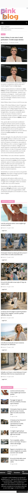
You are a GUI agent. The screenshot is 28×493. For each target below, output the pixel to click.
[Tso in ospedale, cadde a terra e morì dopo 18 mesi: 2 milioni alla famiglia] (4, 441)
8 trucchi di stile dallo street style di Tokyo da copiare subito (18, 460)
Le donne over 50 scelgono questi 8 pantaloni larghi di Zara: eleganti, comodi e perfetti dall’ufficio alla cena (13, 313)
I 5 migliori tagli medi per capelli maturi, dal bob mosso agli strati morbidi (18, 432)
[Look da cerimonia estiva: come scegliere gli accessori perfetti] (14, 212)
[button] (26, 23)
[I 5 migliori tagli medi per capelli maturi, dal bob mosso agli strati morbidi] (4, 432)
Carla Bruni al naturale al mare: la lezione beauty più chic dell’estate (12, 343)
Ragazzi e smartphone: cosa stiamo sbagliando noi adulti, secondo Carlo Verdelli (18, 451)
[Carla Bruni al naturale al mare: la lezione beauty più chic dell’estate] (14, 332)
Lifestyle (3, 34)
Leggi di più (4, 230)
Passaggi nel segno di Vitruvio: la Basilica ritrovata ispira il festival (18, 401)
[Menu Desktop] (2, 23)
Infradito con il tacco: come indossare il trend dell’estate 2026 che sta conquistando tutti (13, 373)
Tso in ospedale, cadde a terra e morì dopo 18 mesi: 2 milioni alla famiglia (18, 441)
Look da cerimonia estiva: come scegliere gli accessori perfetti (18, 392)
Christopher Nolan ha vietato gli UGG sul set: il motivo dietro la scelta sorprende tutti (14, 253)
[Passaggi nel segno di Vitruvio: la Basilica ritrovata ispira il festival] (4, 401)
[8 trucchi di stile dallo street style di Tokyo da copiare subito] (14, 271)
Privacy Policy (10, 472)
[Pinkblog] (9, 14)
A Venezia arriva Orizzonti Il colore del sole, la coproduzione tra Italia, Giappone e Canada (18, 422)
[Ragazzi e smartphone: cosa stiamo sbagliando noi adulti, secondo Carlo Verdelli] (4, 450)
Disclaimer (17, 472)
